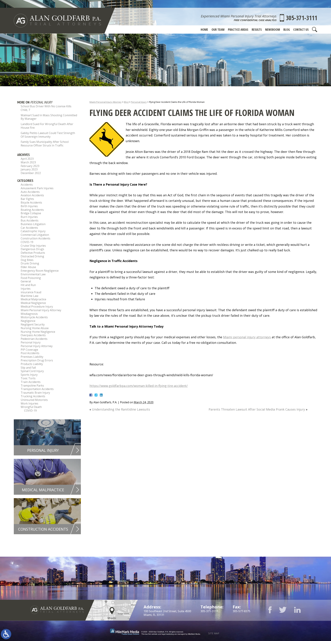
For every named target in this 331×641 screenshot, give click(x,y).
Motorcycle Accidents (34, 317)
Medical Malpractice (33, 299)
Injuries (26, 288)
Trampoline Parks (32, 385)
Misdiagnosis (29, 314)
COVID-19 (27, 242)
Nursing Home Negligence (38, 332)
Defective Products (33, 253)
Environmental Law (33, 274)
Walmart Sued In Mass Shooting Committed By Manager (49, 117)
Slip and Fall (28, 367)
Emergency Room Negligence (40, 271)
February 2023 (30, 166)
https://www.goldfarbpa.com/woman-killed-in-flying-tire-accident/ (138, 386)
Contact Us (301, 29)
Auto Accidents (30, 192)
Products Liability (32, 364)
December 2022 (31, 173)
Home (204, 29)
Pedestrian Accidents (34, 339)
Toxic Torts (28, 378)
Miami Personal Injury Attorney (105, 101)
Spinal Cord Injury (32, 371)
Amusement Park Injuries (37, 188)
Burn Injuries (29, 217)
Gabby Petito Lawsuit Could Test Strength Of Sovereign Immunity (48, 135)
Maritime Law (29, 296)
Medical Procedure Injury (37, 306)
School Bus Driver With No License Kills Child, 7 (46, 108)
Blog (286, 29)
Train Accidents (31, 382)
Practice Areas (238, 29)
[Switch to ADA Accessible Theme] (6, 634)
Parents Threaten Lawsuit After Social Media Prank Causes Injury (257, 409)
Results (257, 29)
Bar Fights (27, 199)
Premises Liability (32, 357)
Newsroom (272, 29)
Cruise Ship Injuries (33, 246)
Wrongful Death (31, 407)
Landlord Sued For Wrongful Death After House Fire (47, 126)
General (26, 281)
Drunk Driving (30, 263)
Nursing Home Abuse (35, 328)
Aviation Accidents (32, 195)
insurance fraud (31, 292)
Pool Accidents (30, 353)
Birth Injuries (29, 206)
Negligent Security (33, 324)
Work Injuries (29, 403)
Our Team (218, 29)
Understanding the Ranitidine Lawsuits (121, 409)
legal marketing (168, 634)
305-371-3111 (301, 18)
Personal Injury (139, 101)
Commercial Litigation (35, 235)
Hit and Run (28, 285)
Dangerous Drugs (32, 249)
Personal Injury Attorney (37, 346)
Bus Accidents (29, 220)
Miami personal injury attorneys (247, 337)
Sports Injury (29, 375)
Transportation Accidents (37, 389)
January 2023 (29, 169)
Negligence (28, 321)
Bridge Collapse (31, 213)
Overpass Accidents (33, 335)
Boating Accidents (32, 210)
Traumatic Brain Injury (35, 393)
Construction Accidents (35, 238)
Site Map (213, 633)
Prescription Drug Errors (37, 360)
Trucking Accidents (33, 396)
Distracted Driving (32, 256)
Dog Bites (27, 260)
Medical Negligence (33, 303)
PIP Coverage (29, 350)
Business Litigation (33, 224)
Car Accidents (29, 228)
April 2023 (27, 159)
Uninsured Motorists (34, 400)
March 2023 (28, 162)
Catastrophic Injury (33, 231)
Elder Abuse (28, 267)
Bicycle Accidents (31, 202)
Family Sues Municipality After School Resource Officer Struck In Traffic (45, 143)
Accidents (27, 184)
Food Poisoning (31, 278)
